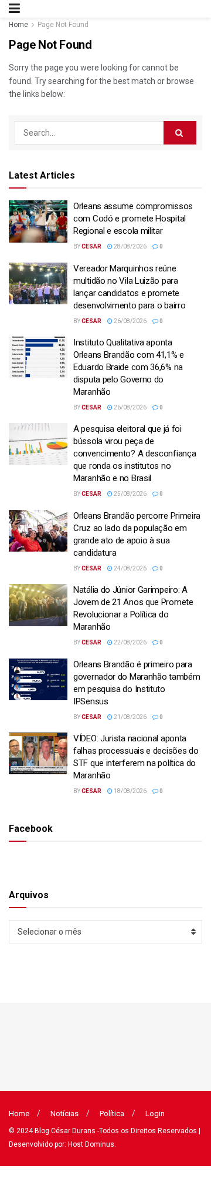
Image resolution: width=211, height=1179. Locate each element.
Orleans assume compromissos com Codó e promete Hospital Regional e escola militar (133, 218)
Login (155, 1113)
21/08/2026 (130, 717)
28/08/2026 (130, 246)
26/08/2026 (130, 321)
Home (18, 25)
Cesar (91, 246)
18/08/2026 (130, 791)
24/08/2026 (130, 568)
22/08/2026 (130, 642)
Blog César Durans (65, 1131)
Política (112, 1113)
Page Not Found (63, 25)
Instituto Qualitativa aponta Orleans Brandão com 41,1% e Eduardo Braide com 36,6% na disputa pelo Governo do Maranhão (128, 367)
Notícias (64, 1113)
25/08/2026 (130, 494)
